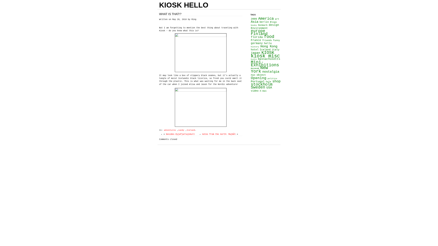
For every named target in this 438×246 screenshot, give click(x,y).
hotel (255, 49)
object (261, 75)
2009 (254, 19)
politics (272, 79)
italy (275, 49)
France (256, 40)
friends (267, 40)
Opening (258, 78)
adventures (170, 130)
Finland (259, 34)
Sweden (258, 87)
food (269, 36)
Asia (254, 22)
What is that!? (170, 14)
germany (257, 43)
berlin (264, 22)
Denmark (263, 25)
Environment (259, 28)
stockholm (261, 84)
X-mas (263, 91)
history (255, 47)
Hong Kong (268, 46)
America (266, 18)
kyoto (254, 59)
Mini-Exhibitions (265, 63)
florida (257, 37)
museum (255, 68)
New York (259, 69)
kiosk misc (265, 56)
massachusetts (269, 59)
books (254, 25)
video (255, 91)
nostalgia (270, 72)
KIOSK (267, 52)
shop (276, 81)
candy (181, 130)
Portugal (258, 81)
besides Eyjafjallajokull (180, 134)
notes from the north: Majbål (219, 134)
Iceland (191, 130)
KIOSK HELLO (183, 5)
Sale (268, 81)
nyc (253, 75)
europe (258, 31)
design (274, 25)
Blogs (273, 22)
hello (268, 43)
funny (276, 40)
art (277, 19)
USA (269, 87)
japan (255, 53)
